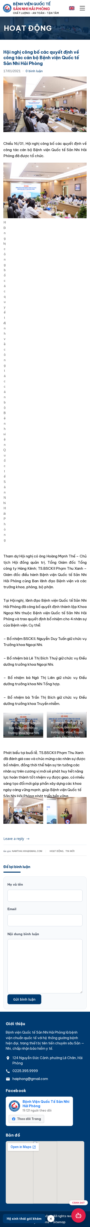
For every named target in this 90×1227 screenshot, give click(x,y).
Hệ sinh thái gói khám (24, 1219)
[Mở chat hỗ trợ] (78, 1215)
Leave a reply (13, 838)
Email (11, 909)
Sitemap (59, 1222)
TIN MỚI (70, 851)
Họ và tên (15, 884)
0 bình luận (34, 71)
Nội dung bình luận (23, 934)
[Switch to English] (72, 8)
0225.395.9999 (25, 1071)
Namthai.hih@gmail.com (27, 851)
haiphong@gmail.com (30, 1079)
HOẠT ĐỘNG (56, 851)
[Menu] (82, 8)
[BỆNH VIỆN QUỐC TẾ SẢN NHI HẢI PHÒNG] (7, 8)
